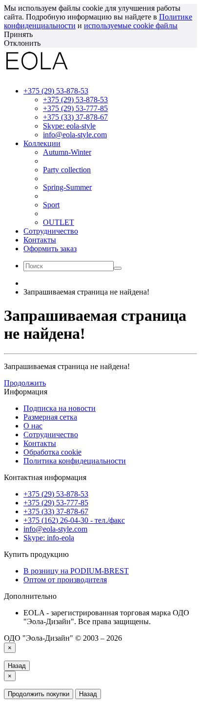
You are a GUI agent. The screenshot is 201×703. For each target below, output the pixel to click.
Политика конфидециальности (74, 461)
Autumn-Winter (67, 152)
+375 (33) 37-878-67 (75, 117)
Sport (51, 205)
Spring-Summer (67, 187)
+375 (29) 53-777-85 (75, 108)
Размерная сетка (50, 417)
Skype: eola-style (69, 126)
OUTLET (58, 222)
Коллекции (41, 143)
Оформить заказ (50, 248)
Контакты (39, 240)
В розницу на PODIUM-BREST (76, 571)
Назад (17, 665)
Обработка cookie (52, 452)
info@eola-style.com (75, 134)
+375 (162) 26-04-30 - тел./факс (74, 520)
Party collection (67, 170)
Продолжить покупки (38, 694)
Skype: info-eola (48, 538)
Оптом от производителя (65, 579)
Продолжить (25, 383)
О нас (32, 426)
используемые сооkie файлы (131, 25)
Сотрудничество (50, 231)
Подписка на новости (59, 408)
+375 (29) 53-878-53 (75, 99)
